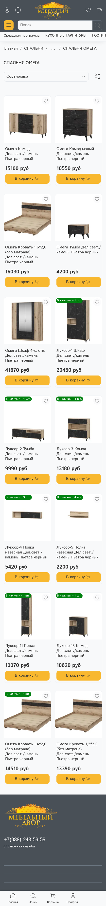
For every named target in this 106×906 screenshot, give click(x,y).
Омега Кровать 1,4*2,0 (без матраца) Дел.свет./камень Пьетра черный (25, 751)
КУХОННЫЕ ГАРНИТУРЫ (65, 35)
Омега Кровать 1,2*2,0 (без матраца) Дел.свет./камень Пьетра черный (77, 751)
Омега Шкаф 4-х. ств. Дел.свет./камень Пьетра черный (25, 355)
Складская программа (21, 35)
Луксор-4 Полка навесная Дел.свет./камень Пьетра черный (26, 552)
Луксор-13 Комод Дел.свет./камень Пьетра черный (72, 651)
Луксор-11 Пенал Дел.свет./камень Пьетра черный (21, 651)
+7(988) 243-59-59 (24, 839)
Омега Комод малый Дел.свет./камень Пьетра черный (75, 154)
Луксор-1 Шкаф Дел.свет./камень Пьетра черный (72, 355)
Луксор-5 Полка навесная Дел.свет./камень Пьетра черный (77, 552)
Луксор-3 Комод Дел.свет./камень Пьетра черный (72, 454)
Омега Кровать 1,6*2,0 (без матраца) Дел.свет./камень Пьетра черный (25, 254)
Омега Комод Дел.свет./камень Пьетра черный (21, 154)
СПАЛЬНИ (33, 48)
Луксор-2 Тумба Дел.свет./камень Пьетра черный (21, 454)
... (53, 48)
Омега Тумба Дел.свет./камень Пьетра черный (78, 249)
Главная (11, 48)
